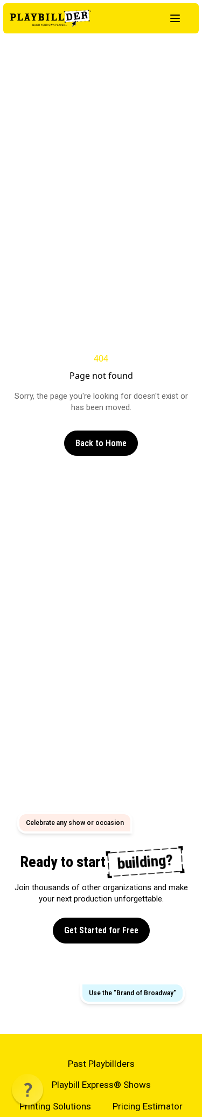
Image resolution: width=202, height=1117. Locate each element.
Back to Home (101, 443)
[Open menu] (175, 18)
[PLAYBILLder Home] (50, 18)
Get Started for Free (101, 930)
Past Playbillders (101, 1063)
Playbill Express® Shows (101, 1084)
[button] (27, 1089)
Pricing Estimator (148, 1106)
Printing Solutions (55, 1106)
